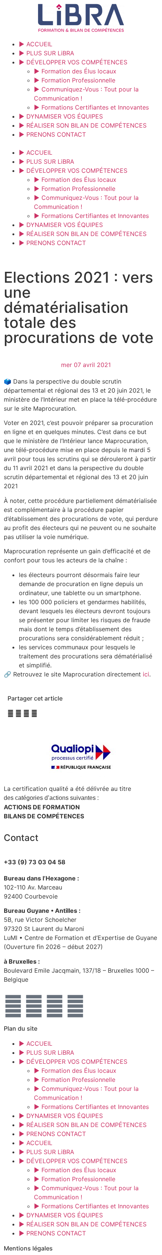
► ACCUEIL (35, 44)
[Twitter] (33, 1006)
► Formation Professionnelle (74, 80)
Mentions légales (28, 1248)
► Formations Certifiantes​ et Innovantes (91, 107)
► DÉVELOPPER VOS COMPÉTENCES (73, 62)
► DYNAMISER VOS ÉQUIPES (61, 116)
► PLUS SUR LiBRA (46, 53)
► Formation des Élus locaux (75, 71)
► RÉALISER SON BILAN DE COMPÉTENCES (83, 125)
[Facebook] (13, 1006)
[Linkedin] (75, 1006)
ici (146, 674)
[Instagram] (54, 1006)
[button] (81, 143)
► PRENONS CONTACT (52, 134)
